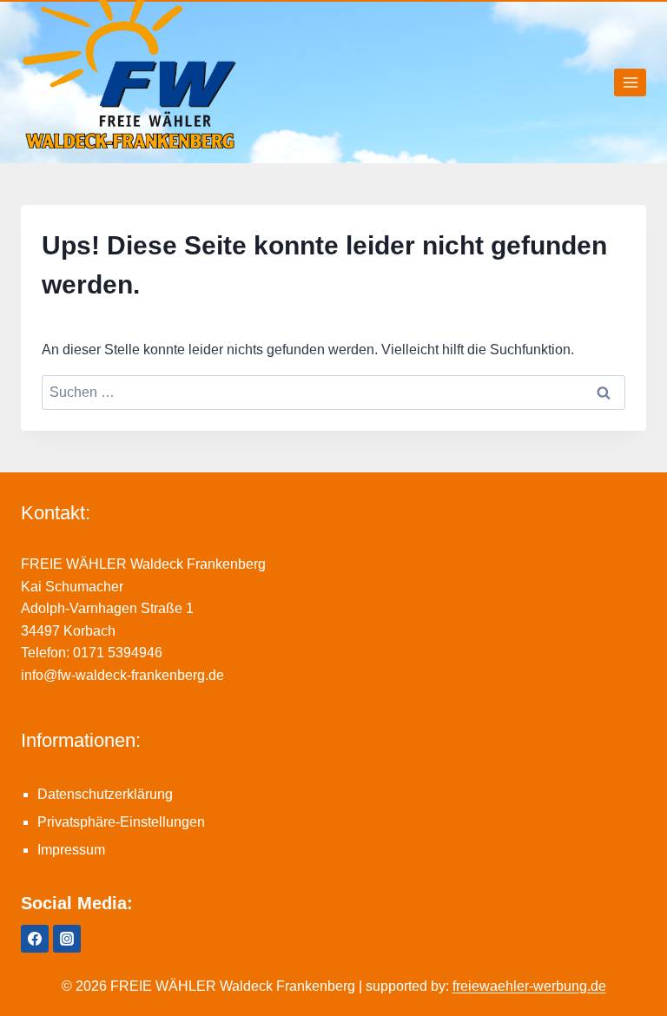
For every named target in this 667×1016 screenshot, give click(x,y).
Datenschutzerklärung (105, 794)
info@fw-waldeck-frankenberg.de (122, 675)
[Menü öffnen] (630, 82)
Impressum (71, 849)
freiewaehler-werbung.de (529, 986)
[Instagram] (67, 939)
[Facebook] (35, 939)
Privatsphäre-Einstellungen (121, 822)
